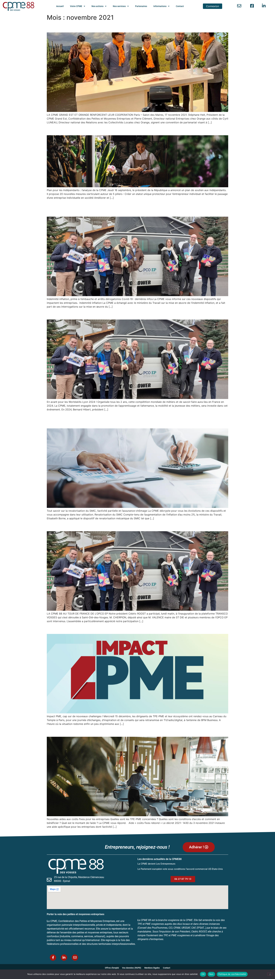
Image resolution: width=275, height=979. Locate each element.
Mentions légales (152, 968)
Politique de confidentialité (232, 974)
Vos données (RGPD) (131, 968)
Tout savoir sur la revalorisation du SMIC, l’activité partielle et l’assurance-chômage (135, 419)
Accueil (60, 6)
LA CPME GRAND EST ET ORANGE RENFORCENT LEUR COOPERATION (132, 27)
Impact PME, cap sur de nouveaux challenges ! (103, 628)
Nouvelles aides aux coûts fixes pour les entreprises (109, 731)
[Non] (270, 974)
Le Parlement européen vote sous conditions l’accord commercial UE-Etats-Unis (180, 869)
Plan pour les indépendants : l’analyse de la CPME (106, 130)
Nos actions (97, 6)
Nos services (119, 6)
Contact (180, 6)
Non (211, 974)
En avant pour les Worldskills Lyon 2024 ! (96, 314)
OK (202, 974)
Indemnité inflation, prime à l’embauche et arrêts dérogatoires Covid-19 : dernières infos (134, 208)
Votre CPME (76, 6)
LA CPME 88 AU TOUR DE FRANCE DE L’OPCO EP (106, 525)
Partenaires (141, 6)
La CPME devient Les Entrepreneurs (156, 863)
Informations (159, 6)
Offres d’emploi (112, 968)
